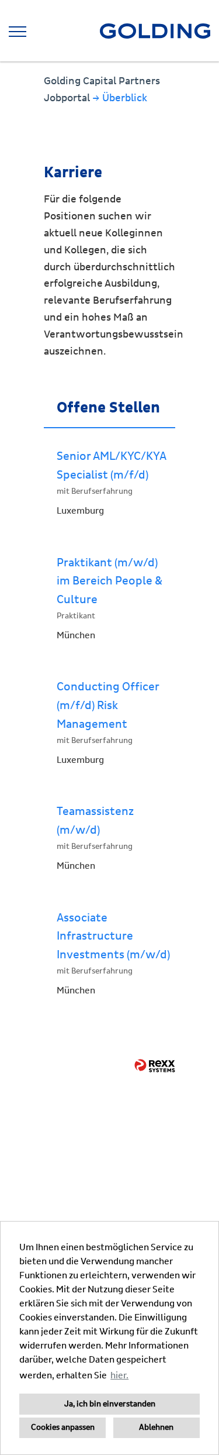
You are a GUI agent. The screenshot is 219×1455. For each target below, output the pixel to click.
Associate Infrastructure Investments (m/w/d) (113, 936)
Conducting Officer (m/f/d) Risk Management (108, 705)
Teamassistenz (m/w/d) (95, 820)
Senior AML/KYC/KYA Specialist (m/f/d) (111, 465)
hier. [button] (119, 1375)
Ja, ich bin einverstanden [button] (109, 1404)
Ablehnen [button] (156, 1427)
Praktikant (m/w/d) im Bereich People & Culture (109, 581)
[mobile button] (17, 31)
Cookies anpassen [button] (63, 1427)
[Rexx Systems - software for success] (154, 1065)
